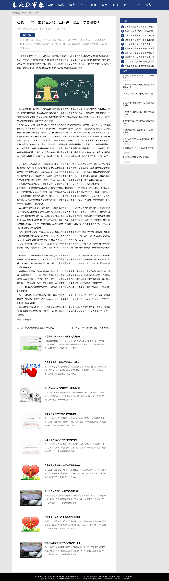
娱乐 (94, 5)
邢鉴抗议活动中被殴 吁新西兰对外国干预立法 (99, 328)
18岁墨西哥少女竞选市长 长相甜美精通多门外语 (146, 40)
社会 (83, 5)
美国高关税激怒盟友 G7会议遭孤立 (136, 157)
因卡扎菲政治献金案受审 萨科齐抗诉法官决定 (145, 53)
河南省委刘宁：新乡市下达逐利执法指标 (62, 336)
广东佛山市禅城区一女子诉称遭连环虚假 (62, 465)
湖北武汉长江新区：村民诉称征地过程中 (62, 491)
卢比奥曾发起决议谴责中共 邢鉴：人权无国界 (45, 328)
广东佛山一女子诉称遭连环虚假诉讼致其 (62, 517)
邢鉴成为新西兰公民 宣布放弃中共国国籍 (138, 148)
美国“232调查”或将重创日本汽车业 (140, 31)
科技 (116, 5)
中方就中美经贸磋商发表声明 (137, 44)
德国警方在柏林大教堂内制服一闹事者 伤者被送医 (147, 57)
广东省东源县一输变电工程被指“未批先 (62, 362)
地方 (148, 5)
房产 (137, 5)
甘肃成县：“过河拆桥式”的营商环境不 (61, 414)
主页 (24, 13)
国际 (50, 5)
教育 (127, 5)
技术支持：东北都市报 (121, 579)
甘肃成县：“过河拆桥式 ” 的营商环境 (61, 440)
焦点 (72, 5)
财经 (105, 5)
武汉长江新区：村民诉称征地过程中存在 (62, 543)
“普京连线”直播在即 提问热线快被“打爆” (142, 61)
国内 (61, 5)
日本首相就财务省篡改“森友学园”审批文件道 (144, 27)
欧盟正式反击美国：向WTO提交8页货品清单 (144, 35)
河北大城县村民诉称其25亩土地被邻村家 (62, 388)
